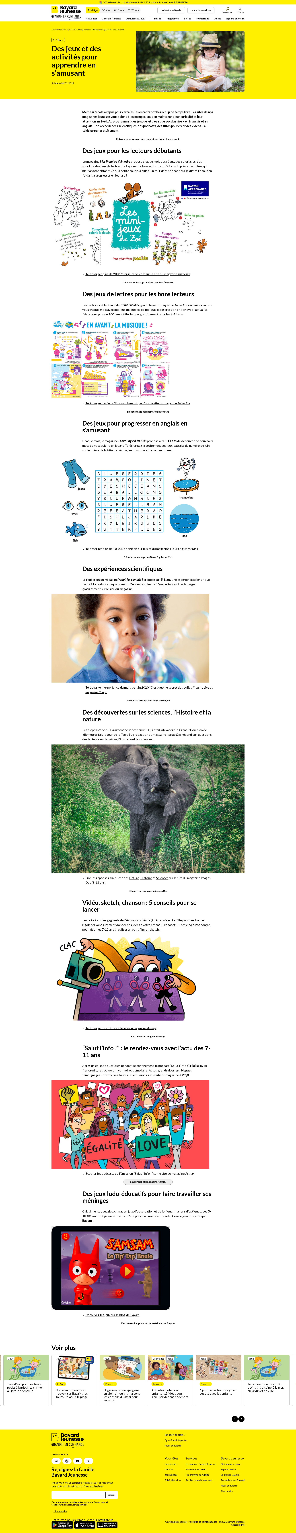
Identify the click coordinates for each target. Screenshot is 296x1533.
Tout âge (93, 10)
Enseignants (171, 1463)
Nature (134, 878)
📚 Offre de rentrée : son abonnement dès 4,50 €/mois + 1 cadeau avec (143, 2)
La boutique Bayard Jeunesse (201, 1463)
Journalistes (171, 1474)
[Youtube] (77, 1461)
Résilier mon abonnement (199, 1480)
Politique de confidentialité (202, 1521)
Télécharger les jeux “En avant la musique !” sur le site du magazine (137, 403)
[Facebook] (67, 1461)
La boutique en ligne (201, 10)
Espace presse (228, 1469)
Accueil (54, 30)
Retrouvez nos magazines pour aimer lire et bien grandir (148, 138)
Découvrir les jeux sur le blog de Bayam (112, 1315)
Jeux (75, 30)
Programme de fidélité (197, 1474)
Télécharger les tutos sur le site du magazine (120, 1028)
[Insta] (56, 1461)
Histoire (146, 878)
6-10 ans (119, 10)
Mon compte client (196, 1469)
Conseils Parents (111, 18)
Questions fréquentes (176, 1440)
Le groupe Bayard (230, 1474)
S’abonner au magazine (148, 1182)
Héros (157, 18)
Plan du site (227, 1491)
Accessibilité (238, 1524)
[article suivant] (241, 1419)
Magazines (172, 18)
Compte (240, 12)
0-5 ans (106, 10)
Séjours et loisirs (235, 18)
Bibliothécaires (173, 1480)
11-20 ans (133, 10)
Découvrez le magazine (148, 282)
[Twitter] (88, 1461)
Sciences (162, 878)
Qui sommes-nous (230, 1463)
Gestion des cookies (176, 1521)
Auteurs (169, 1469)
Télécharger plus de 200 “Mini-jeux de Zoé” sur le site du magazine (137, 274)
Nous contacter (173, 1445)
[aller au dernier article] (235, 1419)
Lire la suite (60, 1511)
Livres (187, 18)
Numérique (202, 18)
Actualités (91, 18)
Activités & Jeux (135, 18)
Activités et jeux (65, 30)
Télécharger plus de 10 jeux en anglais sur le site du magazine (141, 548)
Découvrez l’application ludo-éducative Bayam (148, 1323)
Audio (217, 18)
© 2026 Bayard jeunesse (232, 1521)
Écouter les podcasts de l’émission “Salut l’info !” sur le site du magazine (139, 1173)
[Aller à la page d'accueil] (66, 18)
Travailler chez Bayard (233, 1480)
